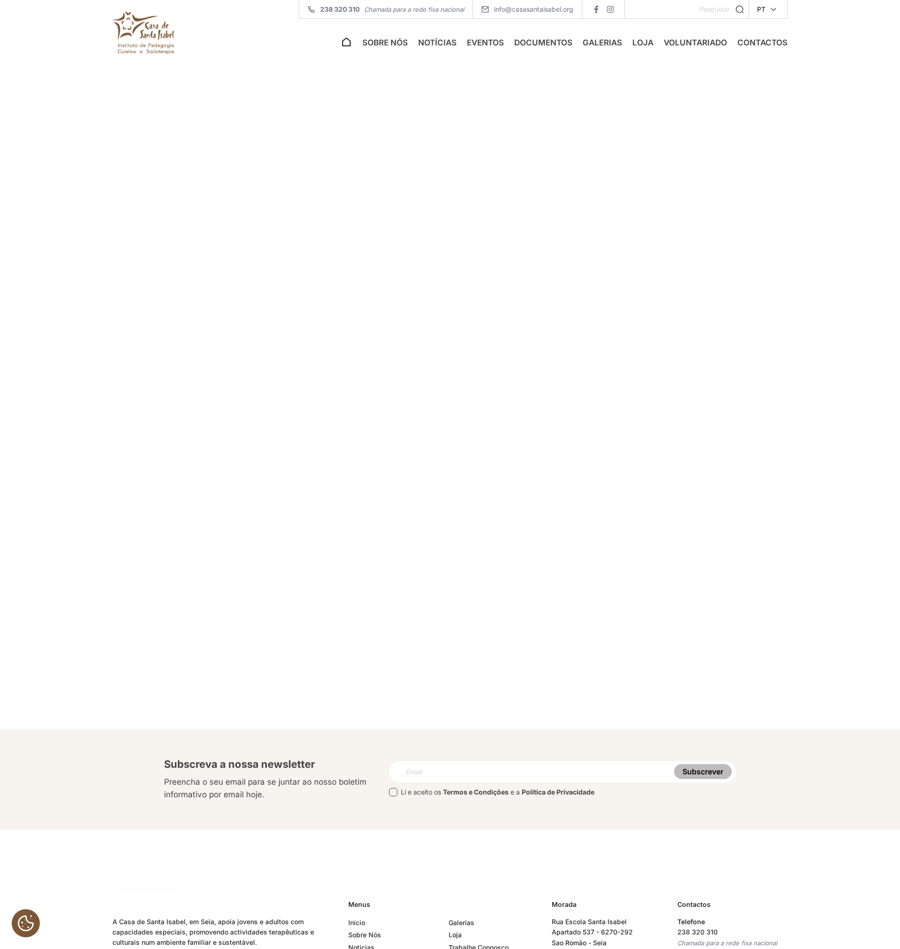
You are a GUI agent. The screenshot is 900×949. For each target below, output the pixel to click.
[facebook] (596, 9)
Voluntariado (695, 42)
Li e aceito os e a (497, 792)
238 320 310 (697, 932)
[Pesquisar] (739, 10)
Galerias (602, 42)
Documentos (543, 42)
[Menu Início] (346, 45)
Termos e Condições (476, 792)
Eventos (485, 42)
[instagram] (610, 9)
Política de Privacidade (558, 792)
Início (356, 923)
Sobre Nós (385, 42)
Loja (642, 42)
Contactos (762, 42)
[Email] (562, 771)
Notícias (437, 42)
